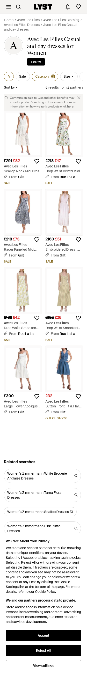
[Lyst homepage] (43, 7)
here (70, 106)
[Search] (18, 6)
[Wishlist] (78, 7)
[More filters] (9, 76)
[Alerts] (67, 7)
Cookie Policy (45, 591)
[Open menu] (8, 6)
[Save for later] (37, 161)
